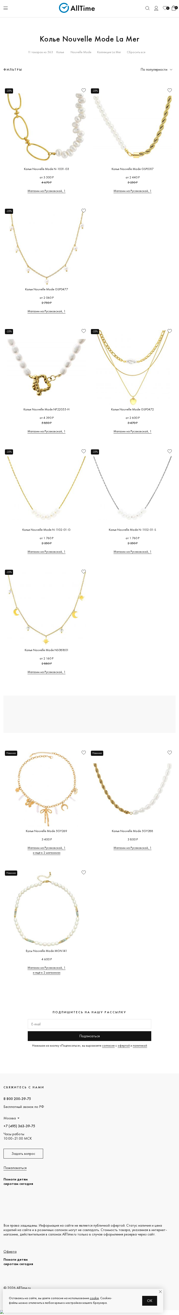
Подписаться (89, 1036)
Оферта (10, 1251)
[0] (165, 8)
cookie (94, 1298)
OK (149, 1300)
